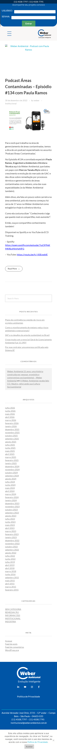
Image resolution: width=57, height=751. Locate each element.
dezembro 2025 (12, 429)
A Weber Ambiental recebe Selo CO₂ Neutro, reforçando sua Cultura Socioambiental (28, 383)
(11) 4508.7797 (19, 719)
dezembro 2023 (12, 503)
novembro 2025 (12, 432)
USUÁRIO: (7, 10)
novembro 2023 (12, 506)
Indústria (10, 621)
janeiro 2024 (11, 500)
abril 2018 (9, 568)
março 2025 (10, 457)
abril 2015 (9, 583)
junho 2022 (10, 559)
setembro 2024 (12, 475)
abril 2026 (9, 417)
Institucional (11, 103)
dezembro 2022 (12, 540)
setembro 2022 (12, 549)
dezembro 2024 (12, 466)
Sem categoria (13, 609)
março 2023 (10, 531)
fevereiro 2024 (12, 497)
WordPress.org (12, 650)
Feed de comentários (14, 647)
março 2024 (10, 494)
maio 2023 (10, 525)
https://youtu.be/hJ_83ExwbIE (32, 254)
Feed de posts (11, 644)
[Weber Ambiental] (47, 33)
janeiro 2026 (11, 426)
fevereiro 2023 (12, 534)
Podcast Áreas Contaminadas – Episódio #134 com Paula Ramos (28, 86)
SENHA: (6, 16)
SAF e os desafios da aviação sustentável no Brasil (27, 335)
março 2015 (10, 586)
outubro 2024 (11, 472)
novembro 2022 (12, 543)
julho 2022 (10, 556)
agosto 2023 (10, 516)
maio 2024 (10, 488)
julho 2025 (10, 445)
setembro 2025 (12, 438)
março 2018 (10, 571)
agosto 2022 (10, 553)
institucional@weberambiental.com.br (29, 722)
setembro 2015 (12, 577)
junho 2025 (10, 448)
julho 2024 (10, 482)
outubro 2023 (11, 509)
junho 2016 (10, 574)
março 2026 (10, 420)
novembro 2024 (12, 469)
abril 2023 (9, 528)
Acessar (8, 641)
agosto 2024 (10, 479)
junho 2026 (10, 411)
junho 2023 (10, 522)
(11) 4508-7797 (21, 1)
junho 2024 (10, 485)
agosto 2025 (10, 441)
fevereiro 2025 (12, 460)
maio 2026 (10, 414)
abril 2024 (9, 491)
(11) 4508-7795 (36, 1)
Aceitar (29, 746)
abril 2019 (9, 565)
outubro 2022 (11, 546)
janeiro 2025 (11, 463)
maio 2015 (10, 580)
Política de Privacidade (28, 696)
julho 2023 (10, 519)
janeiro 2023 (11, 537)
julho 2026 (10, 408)
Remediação (12, 612)
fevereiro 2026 (12, 423)
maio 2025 (10, 451)
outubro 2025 (11, 435)
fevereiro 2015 (12, 590)
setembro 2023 (12, 512)
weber (37, 100)
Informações (12, 615)
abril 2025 (9, 454)
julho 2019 (10, 562)
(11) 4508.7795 (36, 719)
